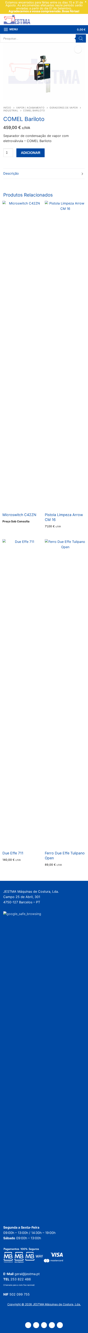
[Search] (81, 38)
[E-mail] (60, 1325)
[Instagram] (52, 1325)
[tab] (44, 173)
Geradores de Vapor (64, 107)
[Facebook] (44, 1325)
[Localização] (28, 1325)
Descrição (11, 173)
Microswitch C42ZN (19, 515)
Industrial (10, 110)
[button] (78, 49)
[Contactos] (36, 1325)
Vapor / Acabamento (30, 107)
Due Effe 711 (12, 853)
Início (7, 107)
